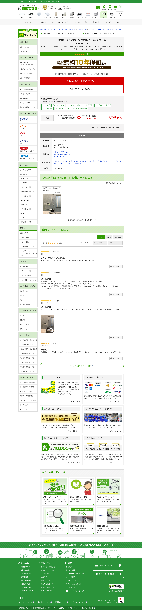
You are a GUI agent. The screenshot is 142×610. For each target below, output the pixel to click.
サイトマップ (24, 51)
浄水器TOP (23, 174)
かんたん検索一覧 (47, 584)
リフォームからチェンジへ (75, 584)
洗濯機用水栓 (24, 291)
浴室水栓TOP (24, 233)
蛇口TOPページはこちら (81, 89)
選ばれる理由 (70, 570)
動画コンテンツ (46, 590)
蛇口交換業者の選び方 (27, 387)
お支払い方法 (25, 584)
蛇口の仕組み (24, 405)
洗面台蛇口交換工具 (27, 362)
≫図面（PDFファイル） (61, 152)
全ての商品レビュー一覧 (80, 366)
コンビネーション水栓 (28, 280)
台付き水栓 (25, 242)
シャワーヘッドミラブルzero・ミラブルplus (29, 253)
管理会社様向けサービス (28, 107)
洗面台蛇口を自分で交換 (28, 358)
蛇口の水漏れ (24, 409)
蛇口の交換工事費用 (26, 89)
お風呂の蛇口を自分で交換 (28, 349)
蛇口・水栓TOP (25, 47)
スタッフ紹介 (70, 577)
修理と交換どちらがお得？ (28, 382)
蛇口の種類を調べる (26, 78)
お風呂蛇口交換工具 (27, 353)
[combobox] (87, 7)
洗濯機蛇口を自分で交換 (28, 367)
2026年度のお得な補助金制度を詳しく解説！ (58, 33)
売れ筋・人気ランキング (49, 570)
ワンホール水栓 (26, 271)
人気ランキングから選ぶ (28, 69)
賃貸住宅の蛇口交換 (26, 396)
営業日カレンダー (27, 590)
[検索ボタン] (98, 7)
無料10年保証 (24, 98)
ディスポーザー (25, 304)
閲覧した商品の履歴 (48, 587)
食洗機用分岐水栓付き (28, 192)
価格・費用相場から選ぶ (28, 73)
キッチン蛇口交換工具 (28, 344)
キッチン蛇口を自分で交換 (28, 340)
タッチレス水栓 (26, 187)
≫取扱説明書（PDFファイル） (64, 154)
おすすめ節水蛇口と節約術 (28, 400)
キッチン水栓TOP (25, 170)
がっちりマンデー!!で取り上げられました (99, 33)
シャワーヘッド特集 (27, 246)
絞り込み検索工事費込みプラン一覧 (27, 63)
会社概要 (69, 567)
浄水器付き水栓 (26, 196)
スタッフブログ (25, 324)
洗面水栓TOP (24, 266)
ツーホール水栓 (26, 275)
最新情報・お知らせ (48, 567)
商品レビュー (24, 329)
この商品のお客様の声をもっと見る (80, 220)
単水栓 (22, 295)
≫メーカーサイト (59, 156)
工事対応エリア (25, 94)
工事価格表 (24, 577)
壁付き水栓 (25, 237)
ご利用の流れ (25, 567)
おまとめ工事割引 (27, 580)
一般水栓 (24, 183)
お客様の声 (23, 315)
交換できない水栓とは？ (28, 391)
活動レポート (70, 587)
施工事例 (22, 320)
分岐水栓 (22, 300)
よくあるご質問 (25, 103)
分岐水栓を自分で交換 (27, 371)
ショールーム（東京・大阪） (76, 573)
